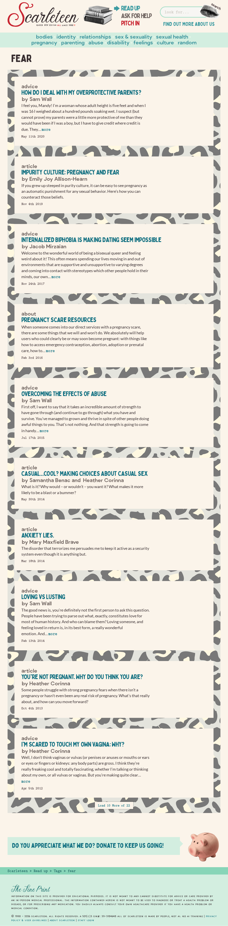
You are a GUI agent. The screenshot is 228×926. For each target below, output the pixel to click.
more (46, 129)
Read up (130, 8)
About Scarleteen (62, 920)
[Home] (43, 14)
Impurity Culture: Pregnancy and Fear (70, 172)
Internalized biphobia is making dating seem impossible (91, 240)
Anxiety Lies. (37, 535)
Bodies (44, 36)
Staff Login (86, 920)
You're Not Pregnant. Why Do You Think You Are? (82, 677)
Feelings (143, 42)
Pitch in (130, 23)
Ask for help (136, 15)
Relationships (95, 36)
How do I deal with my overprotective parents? (81, 92)
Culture (165, 42)
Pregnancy (44, 42)
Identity (66, 36)
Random (187, 42)
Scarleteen (18, 871)
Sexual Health (172, 36)
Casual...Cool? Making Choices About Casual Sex (84, 473)
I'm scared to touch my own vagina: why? (72, 744)
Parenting (73, 42)
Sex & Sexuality (133, 36)
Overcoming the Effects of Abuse (64, 394)
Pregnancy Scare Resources (58, 320)
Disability (118, 42)
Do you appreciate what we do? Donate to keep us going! (88, 845)
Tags (58, 871)
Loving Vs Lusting (43, 597)
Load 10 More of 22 (114, 805)
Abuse (95, 42)
